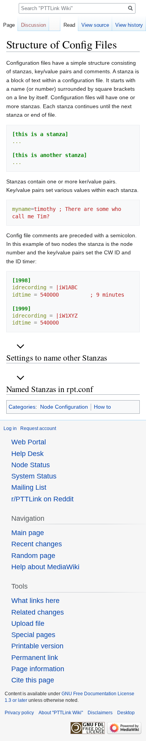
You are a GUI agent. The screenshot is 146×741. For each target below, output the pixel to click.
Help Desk (27, 454)
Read (69, 25)
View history (129, 25)
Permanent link (34, 658)
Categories (22, 407)
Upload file (27, 623)
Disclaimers (100, 712)
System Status (33, 476)
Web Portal (28, 442)
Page (9, 25)
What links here (35, 601)
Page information (37, 669)
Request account (38, 428)
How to (102, 407)
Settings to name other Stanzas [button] (56, 357)
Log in (10, 428)
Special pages (33, 635)
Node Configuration (64, 407)
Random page (33, 556)
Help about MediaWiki (45, 567)
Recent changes (36, 544)
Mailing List (28, 487)
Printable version (37, 646)
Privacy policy (19, 712)
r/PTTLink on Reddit (42, 499)
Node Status (30, 465)
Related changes (37, 612)
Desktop (126, 712)
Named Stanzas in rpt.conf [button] (49, 388)
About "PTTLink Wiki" (61, 712)
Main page (27, 533)
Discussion (33, 25)
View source (95, 25)
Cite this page (32, 680)
